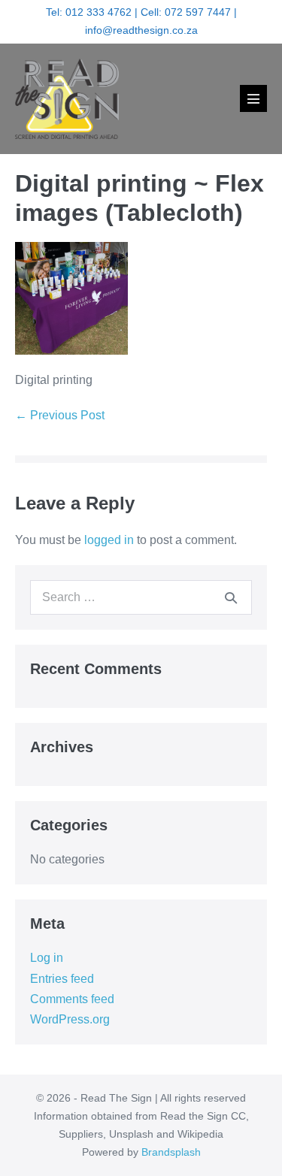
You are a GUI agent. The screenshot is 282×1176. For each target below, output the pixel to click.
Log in (46, 957)
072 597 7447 (198, 12)
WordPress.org (70, 1019)
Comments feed (72, 999)
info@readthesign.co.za (141, 30)
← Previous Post (60, 415)
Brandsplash (171, 1152)
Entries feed (62, 978)
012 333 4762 (98, 12)
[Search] (230, 597)
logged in (109, 540)
